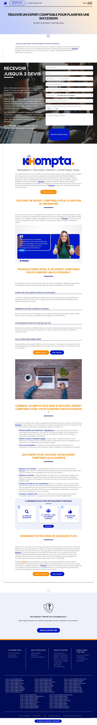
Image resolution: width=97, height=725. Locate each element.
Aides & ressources (38, 650)
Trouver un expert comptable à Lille (13, 692)
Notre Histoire (14, 653)
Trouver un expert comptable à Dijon (43, 687)
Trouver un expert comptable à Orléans (29, 699)
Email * (49, 73)
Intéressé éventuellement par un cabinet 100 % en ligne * (64, 106)
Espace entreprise (61, 650)
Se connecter (59, 667)
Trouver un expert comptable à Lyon (13, 682)
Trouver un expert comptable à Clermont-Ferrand (75, 679)
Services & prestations (12, 656)
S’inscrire (80, 661)
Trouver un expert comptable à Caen (28, 703)
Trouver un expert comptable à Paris (13, 679)
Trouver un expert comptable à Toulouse (14, 683)
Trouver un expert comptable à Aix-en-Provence (75, 683)
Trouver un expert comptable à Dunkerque (59, 706)
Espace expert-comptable (82, 651)
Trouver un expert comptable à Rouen (28, 700)
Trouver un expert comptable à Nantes (14, 686)
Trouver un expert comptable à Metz (28, 695)
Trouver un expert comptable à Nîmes (43, 690)
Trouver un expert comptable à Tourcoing (58, 697)
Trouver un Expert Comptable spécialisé (61, 663)
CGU (44, 716)
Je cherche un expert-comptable (61, 654)
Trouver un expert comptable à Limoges (73, 689)
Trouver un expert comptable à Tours (72, 686)
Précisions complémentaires (56, 116)
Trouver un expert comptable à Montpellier (15, 689)
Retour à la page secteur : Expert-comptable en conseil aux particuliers (37, 43)
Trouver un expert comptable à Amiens (73, 687)
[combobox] (58, 78)
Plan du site (37, 716)
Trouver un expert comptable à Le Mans (73, 682)
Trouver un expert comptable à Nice (13, 684)
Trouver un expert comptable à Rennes (43, 679)
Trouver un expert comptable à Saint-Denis (74, 680)
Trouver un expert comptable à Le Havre (44, 684)
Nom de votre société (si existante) (57, 90)
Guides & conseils (38, 657)
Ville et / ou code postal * (54, 84)
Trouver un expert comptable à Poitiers (58, 705)
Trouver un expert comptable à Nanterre (58, 699)
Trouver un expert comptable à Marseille (14, 680)
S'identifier (17, 3)
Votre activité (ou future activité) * (57, 101)
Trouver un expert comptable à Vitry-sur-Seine (59, 700)
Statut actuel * (51, 95)
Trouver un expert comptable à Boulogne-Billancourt (32, 696)
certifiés (43, 439)
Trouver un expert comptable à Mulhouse (29, 702)
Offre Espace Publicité (36, 654)
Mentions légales (54, 716)
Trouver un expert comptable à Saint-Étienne (45, 682)
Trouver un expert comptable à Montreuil (29, 707)
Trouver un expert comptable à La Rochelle (59, 707)
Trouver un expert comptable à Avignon (58, 703)
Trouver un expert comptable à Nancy (28, 705)
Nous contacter (35, 3)
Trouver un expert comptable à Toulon (43, 683)
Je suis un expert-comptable (83, 656)
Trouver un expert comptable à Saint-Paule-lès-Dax (60, 695)
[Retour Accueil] (6, 3)
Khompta (22, 471)
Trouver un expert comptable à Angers (43, 689)
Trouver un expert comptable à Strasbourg (14, 687)
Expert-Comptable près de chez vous (61, 658)
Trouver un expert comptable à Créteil (58, 702)
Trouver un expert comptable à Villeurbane (44, 692)
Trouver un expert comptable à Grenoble (44, 686)
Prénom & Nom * (52, 68)
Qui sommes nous (14, 650)
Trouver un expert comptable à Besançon (29, 697)
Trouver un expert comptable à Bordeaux (14, 690)
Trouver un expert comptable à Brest (72, 684)
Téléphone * (50, 79)
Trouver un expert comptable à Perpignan (73, 692)
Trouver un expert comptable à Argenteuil (29, 706)
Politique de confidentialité (72, 716)
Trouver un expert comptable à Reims (43, 680)
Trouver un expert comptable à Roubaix (58, 696)
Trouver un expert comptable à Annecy (73, 690)
